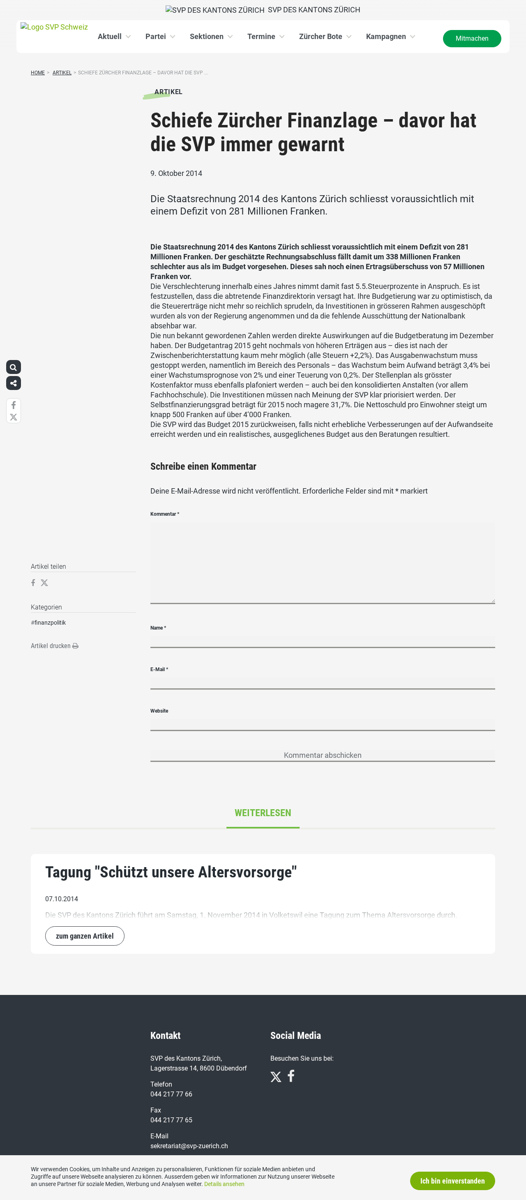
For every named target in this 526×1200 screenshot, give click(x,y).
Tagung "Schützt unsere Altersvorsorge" (171, 872)
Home (38, 73)
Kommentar (164, 514)
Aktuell (110, 36)
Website (159, 711)
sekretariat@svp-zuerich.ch (189, 1146)
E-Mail (159, 669)
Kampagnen (386, 36)
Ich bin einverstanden (452, 1181)
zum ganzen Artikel (85, 936)
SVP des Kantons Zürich (312, 9)
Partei (155, 36)
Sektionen (207, 36)
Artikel (62, 73)
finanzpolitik (50, 622)
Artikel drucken (51, 646)
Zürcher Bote (320, 36)
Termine (261, 36)
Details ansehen (224, 1184)
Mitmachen (472, 38)
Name (158, 628)
